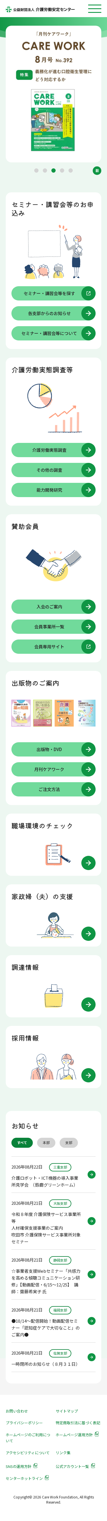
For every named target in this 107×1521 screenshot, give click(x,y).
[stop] (97, 170)
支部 (68, 1142)
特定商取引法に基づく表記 (78, 1422)
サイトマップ (67, 1411)
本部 (46, 1142)
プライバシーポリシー (24, 1422)
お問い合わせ (17, 1411)
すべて (22, 1142)
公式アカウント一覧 (72, 1466)
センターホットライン (24, 1478)
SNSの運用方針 (18, 1466)
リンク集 (63, 1452)
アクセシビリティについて (28, 1452)
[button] (36, 170)
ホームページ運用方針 (74, 1434)
